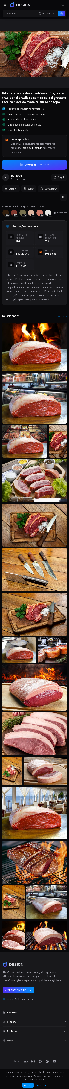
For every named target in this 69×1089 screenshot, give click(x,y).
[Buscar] (61, 13)
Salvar (31, 188)
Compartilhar (50, 188)
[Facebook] (40, 1061)
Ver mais (62, 316)
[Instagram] (33, 1061)
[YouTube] (54, 1061)
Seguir (61, 177)
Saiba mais (41, 1085)
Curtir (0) (13, 188)
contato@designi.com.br (20, 999)
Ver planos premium (15, 990)
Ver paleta (62, 212)
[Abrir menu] (4, 4)
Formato (46, 13)
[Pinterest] (47, 1061)
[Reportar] (63, 197)
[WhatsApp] (26, 1061)
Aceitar (27, 1085)
